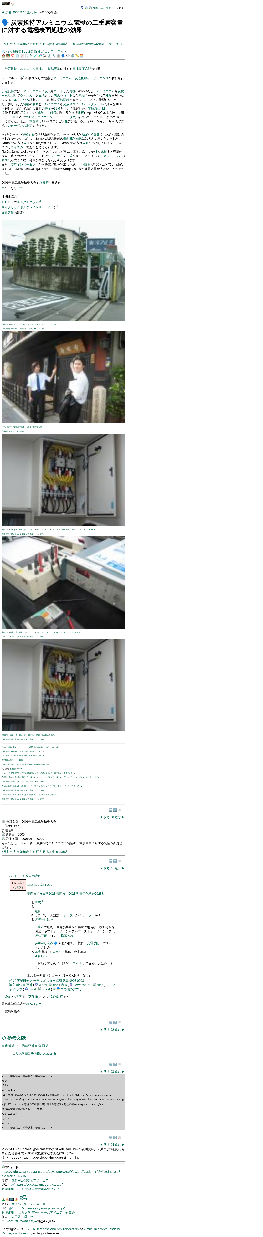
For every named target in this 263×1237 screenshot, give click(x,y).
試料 (11, 91)
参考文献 (16, 1037)
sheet (46, 989)
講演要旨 (28, 1046)
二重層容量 (52, 68)
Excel (33, 989)
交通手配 (93, 943)
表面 (82, 68)
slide (100, 985)
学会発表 (33, 885)
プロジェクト (69, 773)
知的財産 (57, 996)
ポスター (88, 915)
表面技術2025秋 (67, 893)
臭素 (66, 104)
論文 (12, 985)
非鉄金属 (5, 324)
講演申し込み (44, 919)
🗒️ (17, 56)
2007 (20, 768)
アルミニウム (26, 68)
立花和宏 (5, 431)
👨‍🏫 (8, 56)
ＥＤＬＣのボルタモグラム (55, 529)
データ (110, 985)
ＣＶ (51, 207)
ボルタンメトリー (75, 632)
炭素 (8, 68)
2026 (31, 1229)
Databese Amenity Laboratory (57, 1229)
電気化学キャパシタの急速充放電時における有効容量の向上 (27, 764)
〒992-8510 (10, 1221)
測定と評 (22, 529)
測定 (5, 91)
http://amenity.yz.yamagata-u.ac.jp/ (39, 1208)
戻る (8, 12)
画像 (96, 134)
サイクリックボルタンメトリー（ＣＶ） (81, 529)
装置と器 (13, 529)
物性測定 (31, 735)
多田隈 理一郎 (22, 1217)
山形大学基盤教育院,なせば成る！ (36, 1053)
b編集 (17, 51)
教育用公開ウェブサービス (30, 1180)
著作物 (33, 996)
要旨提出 (41, 956)
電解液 (92, 108)
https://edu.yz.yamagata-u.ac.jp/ (39, 1184)
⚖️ (72, 56)
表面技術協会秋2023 (41, 893)
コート (58, 91)
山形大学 (25, 1189)
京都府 (44, 183)
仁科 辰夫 (5, 328)
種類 (109, 95)
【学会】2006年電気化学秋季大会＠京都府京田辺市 (22, 427)
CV (73, 117)
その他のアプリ (71, 989)
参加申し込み (44, 943)
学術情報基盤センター (47, 1189)
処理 (88, 68)
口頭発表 (62, 980)
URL (18, 1046)
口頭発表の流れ (30, 876)
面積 (66, 100)
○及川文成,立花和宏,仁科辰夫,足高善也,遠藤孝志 (35, 44)
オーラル (69, 915)
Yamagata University (17, 1233)
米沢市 (32, 1221)
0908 (72, 980)
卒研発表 (46, 885)
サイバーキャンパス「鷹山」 (32, 1204)
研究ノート (13, 431)
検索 (9, 51)
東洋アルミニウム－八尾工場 (21, 324)
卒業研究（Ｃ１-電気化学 (19, 534)
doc (56, 985)
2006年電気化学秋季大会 (87, 44)
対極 (53, 113)
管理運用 (8, 1189)
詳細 (37, 51)
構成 (38, 902)
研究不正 (41, 936)
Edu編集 (28, 51)
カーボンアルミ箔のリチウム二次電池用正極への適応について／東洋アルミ (33, 773)
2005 (41, 328)
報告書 (20, 985)
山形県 (23, 1221)
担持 (14, 68)
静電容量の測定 (42, 735)
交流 (14, 164)
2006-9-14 (19, 12)
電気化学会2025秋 (92, 893)
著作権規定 (34, 1004)
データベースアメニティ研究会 (53, 1212)
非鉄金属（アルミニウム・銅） (45, 324)
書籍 (5, 1046)
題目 (38, 911)
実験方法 (5, 529)
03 (113, 1071)
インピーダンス (98, 78)
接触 (84, 78)
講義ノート (33, 328)
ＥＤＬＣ (8, 202)
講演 (18, 887)
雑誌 (11, 1046)
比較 (104, 151)
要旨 (29, 985)
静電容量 (8, 213)
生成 (42, 95)
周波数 (86, 164)
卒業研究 (23, 980)
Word (43, 985)
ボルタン (31, 529)
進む (30, 12)
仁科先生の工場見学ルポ (18, 328)
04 (113, 1144)
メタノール (77, 104)
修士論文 (13, 768)
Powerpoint (82, 985)
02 (113, 1030)
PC (23, 113)
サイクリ (39, 529)
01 (113, 868)
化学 (41, 113)
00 (113, 817)
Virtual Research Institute (102, 1229)
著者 (41, 927)
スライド (60, 51)
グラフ (17, 989)
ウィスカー (27, 95)
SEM (57, 108)
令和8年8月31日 (103, 8)
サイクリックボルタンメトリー (46, 117)
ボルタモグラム (28, 202)
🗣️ (5, 22)
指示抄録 (67, 936)
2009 (42, 739)
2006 (21, 431)
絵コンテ (47, 51)
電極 (38, 68)
